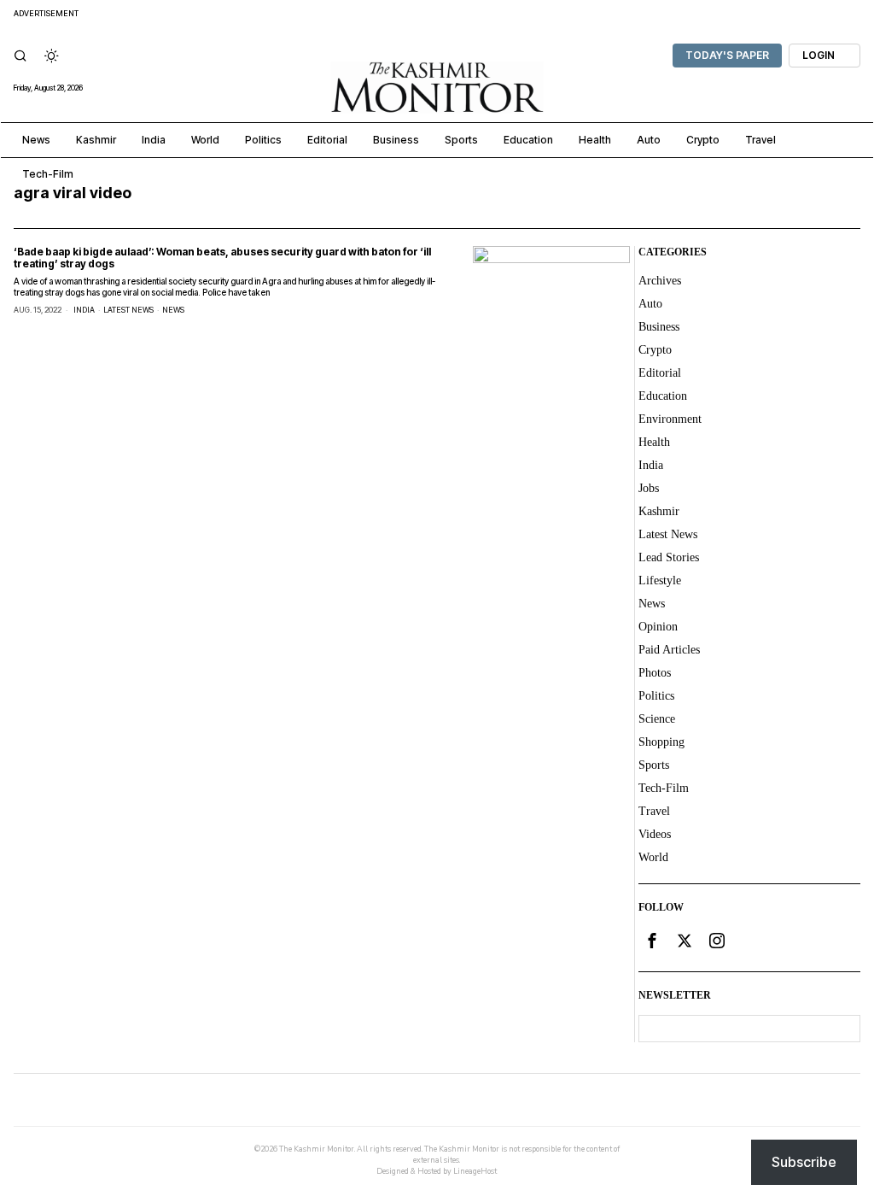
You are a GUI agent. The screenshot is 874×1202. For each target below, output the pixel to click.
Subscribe (804, 1161)
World (653, 857)
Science (656, 718)
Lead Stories (668, 557)
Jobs (648, 488)
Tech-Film (663, 788)
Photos (654, 672)
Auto (650, 303)
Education (662, 396)
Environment (670, 419)
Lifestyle (659, 580)
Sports (653, 765)
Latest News (128, 309)
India (84, 309)
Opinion (658, 626)
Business (658, 326)
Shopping (661, 742)
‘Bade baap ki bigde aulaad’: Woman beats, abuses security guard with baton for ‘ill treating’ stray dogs (222, 257)
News (173, 309)
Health (654, 442)
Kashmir (658, 511)
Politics (656, 695)
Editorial (659, 372)
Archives (659, 280)
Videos (654, 834)
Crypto (655, 349)
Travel (654, 811)
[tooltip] (652, 940)
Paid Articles (669, 649)
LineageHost (475, 1171)
